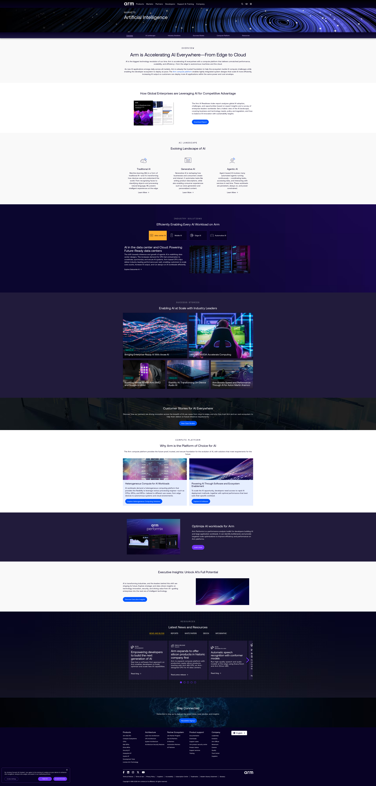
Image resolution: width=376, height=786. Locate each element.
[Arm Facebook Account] (123, 772)
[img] (155, 469)
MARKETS (130, 12)
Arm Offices (215, 741)
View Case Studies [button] (188, 423)
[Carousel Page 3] (188, 682)
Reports (174, 633)
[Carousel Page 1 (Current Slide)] (181, 682)
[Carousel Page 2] (184, 682)
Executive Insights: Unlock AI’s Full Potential (188, 572)
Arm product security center (198, 744)
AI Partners (170, 741)
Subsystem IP (127, 753)
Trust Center (216, 753)
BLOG (136, 646)
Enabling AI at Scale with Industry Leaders (188, 308)
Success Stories (188, 302)
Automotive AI (218, 378)
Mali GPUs (126, 744)
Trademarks (194, 776)
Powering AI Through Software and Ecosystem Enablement (216, 484)
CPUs (124, 741)
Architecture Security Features (154, 744)
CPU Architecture (150, 738)
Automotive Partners (173, 744)
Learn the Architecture (152, 735)
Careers (214, 747)
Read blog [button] (135, 674)
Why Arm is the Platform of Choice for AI (188, 445)
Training (191, 753)
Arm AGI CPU (127, 735)
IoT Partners (171, 747)
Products (140, 4)
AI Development (139, 648)
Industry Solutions (188, 219)
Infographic (221, 633)
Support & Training (185, 4)
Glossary (222, 776)
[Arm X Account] (138, 772)
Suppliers (214, 756)
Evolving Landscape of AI (188, 148)
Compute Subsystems (130, 738)
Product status (194, 747)
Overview (188, 48)
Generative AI (188, 169)
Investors (214, 738)
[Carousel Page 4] (192, 682)
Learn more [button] (198, 547)
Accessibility (169, 776)
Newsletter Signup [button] (188, 721)
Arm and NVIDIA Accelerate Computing (210, 354)
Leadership (215, 735)
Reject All (44, 779)
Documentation (194, 735)
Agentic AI (232, 169)
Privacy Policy (150, 776)
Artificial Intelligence (146, 17)
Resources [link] (246, 35)
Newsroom (215, 744)
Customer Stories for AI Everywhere (188, 408)
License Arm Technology (130, 762)
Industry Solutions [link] (174, 35)
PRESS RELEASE (180, 645)
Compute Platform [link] (223, 35)
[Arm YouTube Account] (143, 772)
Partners (159, 4)
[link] (129, 5)
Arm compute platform (182, 72)
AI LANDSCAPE (188, 143)
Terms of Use (140, 776)
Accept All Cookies (60, 779)
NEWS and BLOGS (156, 633)
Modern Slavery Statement (208, 776)
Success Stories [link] (198, 35)
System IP (126, 756)
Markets (149, 4)
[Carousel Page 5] (195, 682)
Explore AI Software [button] (201, 501)
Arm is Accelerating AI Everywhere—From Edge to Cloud (188, 54)
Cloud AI (177, 647)
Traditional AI (143, 169)
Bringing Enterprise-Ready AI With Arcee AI (147, 354)
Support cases (194, 741)
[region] (36, 775)
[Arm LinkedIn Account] (128, 772)
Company (200, 4)
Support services (194, 750)
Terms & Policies (128, 776)
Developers (170, 4)
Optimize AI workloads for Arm (213, 526)
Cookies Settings (11, 779)
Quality (214, 750)
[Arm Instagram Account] (133, 772)
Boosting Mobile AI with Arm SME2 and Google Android (143, 383)
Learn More (142, 192)
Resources (188, 621)
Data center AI (197, 350)
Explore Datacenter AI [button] (132, 269)
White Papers (191, 633)
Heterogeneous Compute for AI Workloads (147, 483)
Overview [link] (129, 35)
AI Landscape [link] (150, 35)
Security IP (126, 750)
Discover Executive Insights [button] (135, 599)
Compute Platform (188, 440)
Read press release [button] (178, 675)
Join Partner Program (173, 735)
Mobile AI (129, 378)
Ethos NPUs (126, 747)
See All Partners (172, 738)
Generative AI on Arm (220, 648)
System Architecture (151, 741)
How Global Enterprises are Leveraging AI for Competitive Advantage (188, 93)
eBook (206, 633)
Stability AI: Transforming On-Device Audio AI (187, 383)
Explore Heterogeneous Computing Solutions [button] (143, 501)
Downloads (192, 738)
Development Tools (129, 759)
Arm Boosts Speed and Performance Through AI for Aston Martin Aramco (231, 383)
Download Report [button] (200, 122)
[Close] (67, 770)
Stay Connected (188, 708)
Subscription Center (182, 776)
